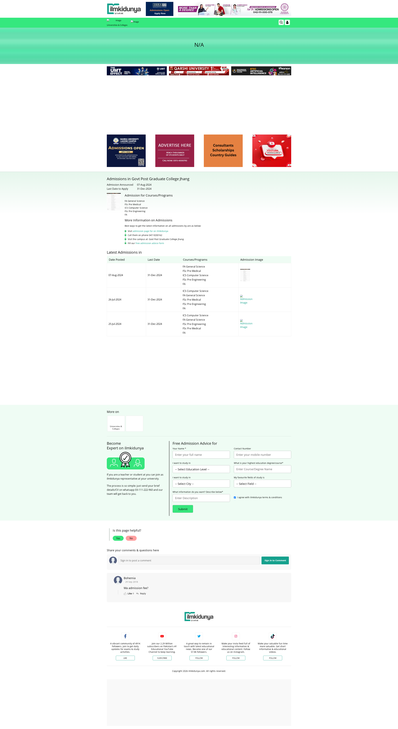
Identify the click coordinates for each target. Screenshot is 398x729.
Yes (118, 538)
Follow (199, 658)
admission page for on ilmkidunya (150, 231)
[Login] (287, 22)
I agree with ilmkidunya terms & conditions (259, 497)
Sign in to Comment (275, 560)
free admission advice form (150, 243)
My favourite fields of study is (249, 477)
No (131, 538)
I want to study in (182, 463)
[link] (159, 9)
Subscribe (162, 658)
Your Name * (179, 448)
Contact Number (242, 448)
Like (125, 658)
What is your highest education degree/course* (258, 463)
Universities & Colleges (117, 25)
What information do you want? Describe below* (198, 492)
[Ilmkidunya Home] (124, 8)
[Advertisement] (199, 99)
